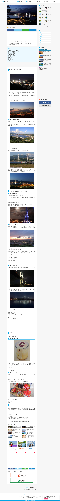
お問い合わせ (39, 496)
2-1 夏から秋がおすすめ (11, 55)
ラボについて (20, 496)
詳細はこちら (45, 498)
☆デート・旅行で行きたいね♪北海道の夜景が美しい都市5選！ (18, 417)
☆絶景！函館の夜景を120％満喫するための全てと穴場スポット (18, 418)
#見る (40, 38)
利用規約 (37, 497)
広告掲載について (27, 496)
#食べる (41, 36)
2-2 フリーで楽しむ (11, 56)
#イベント (41, 42)
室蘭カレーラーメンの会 (12, 402)
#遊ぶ (40, 32)
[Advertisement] (22, 325)
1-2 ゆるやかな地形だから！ (12, 52)
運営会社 (23, 497)
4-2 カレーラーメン (11, 59)
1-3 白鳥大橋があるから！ (12, 53)
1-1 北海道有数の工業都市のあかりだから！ (14, 51)
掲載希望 (34, 496)
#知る (40, 40)
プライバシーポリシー (30, 497)
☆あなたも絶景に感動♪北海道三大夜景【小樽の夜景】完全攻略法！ (19, 421)
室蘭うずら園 (10, 369)
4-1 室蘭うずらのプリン (11, 58)
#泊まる (41, 34)
